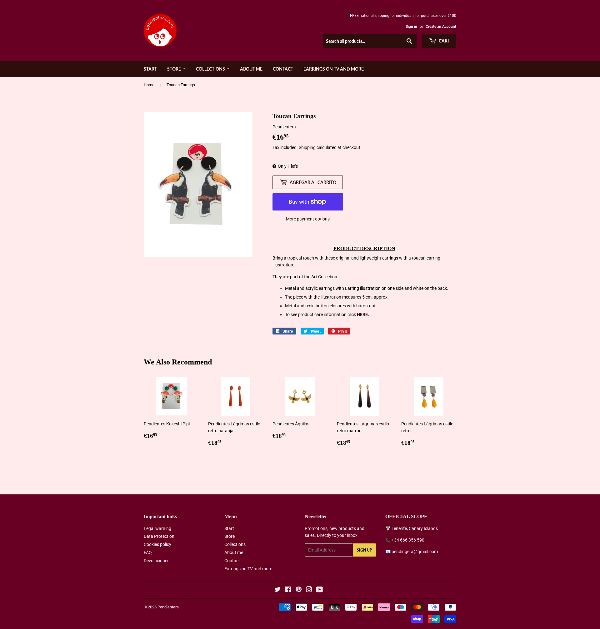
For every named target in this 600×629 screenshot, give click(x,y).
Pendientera (168, 607)
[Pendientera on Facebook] (288, 590)
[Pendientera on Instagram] (309, 590)
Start (150, 69)
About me (251, 69)
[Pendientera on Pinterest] (298, 590)
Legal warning (157, 528)
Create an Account (441, 26)
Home (149, 84)
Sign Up (364, 550)
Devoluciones (156, 560)
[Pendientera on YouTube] (319, 590)
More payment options (308, 218)
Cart (444, 40)
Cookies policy (157, 544)
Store (174, 69)
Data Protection (159, 536)
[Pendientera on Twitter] (277, 590)
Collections (211, 69)
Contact (283, 69)
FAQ (148, 552)
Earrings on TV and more (333, 69)
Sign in (411, 26)
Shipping (307, 147)
